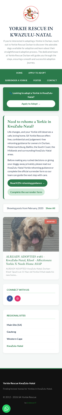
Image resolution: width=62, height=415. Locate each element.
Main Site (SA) (14, 324)
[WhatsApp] (6, 408)
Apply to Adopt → (31, 103)
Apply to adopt (37, 73)
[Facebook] (10, 298)
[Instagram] (18, 298)
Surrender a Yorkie (16, 80)
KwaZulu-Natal (15, 345)
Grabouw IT (31, 403)
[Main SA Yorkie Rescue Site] (31, 20)
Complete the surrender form (26, 192)
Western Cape (14, 338)
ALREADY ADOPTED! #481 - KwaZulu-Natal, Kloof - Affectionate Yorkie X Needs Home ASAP (29, 260)
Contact (52, 80)
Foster (37, 80)
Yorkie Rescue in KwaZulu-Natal (31, 31)
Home (19, 73)
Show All (50, 208)
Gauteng (11, 331)
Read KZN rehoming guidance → (27, 183)
